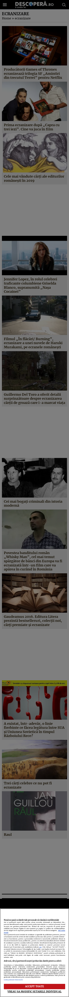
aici (40, 947)
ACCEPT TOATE (34, 986)
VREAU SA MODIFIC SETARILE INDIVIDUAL (34, 991)
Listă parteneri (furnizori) (13, 980)
